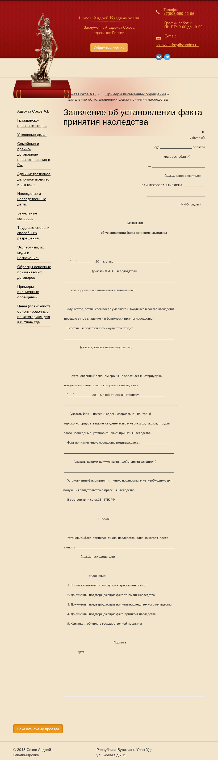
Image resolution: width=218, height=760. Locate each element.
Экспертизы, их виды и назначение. (30, 252)
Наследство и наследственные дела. (31, 199)
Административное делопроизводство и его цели (34, 179)
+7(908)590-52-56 (179, 13)
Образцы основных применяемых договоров (34, 272)
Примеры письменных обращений (28, 291)
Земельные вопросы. (27, 215)
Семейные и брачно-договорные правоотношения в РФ (33, 154)
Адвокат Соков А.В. (34, 111)
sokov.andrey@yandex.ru (177, 44)
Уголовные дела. (32, 134)
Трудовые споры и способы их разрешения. (33, 233)
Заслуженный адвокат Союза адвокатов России (109, 29)
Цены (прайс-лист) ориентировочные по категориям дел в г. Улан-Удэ (33, 313)
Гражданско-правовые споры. (32, 122)
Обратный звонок (109, 47)
